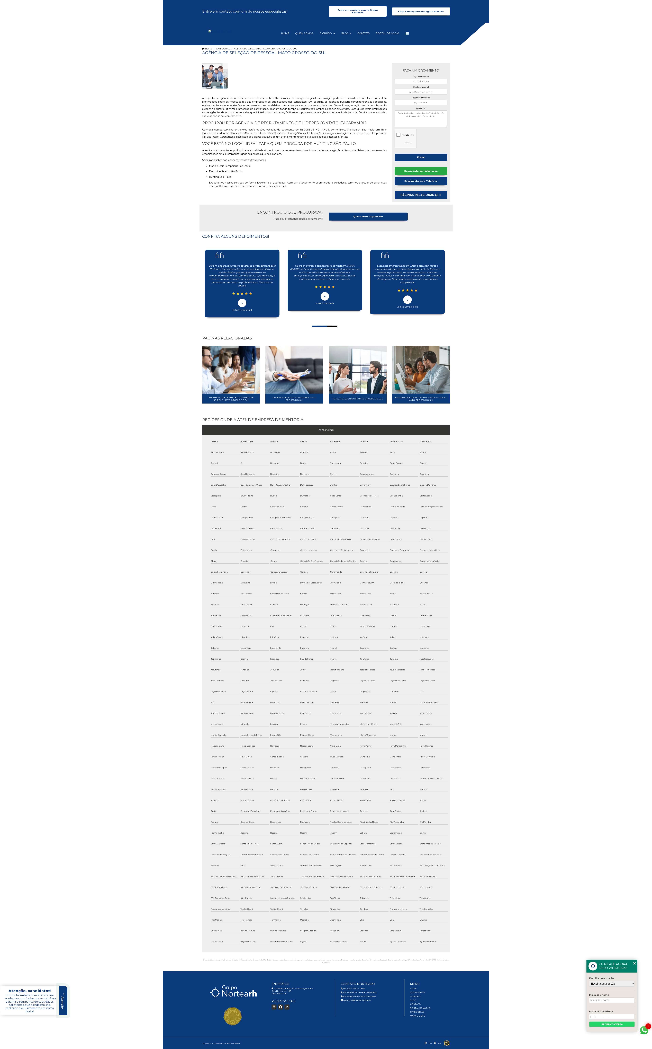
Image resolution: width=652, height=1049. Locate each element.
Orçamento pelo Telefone (421, 181)
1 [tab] (313, 322)
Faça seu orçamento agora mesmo (421, 11)
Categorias (223, 48)
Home (285, 33)
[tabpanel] (242, 280)
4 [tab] (328, 322)
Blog (345, 33)
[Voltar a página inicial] (221, 31)
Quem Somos (304, 33)
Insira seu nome (599, 995)
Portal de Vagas (388, 33)
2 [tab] (318, 322)
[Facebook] (280, 1007)
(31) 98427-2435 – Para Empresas (359, 996)
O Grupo (326, 33)
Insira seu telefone (601, 1011)
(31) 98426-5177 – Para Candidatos (360, 992)
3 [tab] (323, 322)
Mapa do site (417, 1016)
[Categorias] (407, 34)
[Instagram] (274, 1007)
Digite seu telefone (421, 97)
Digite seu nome (421, 76)
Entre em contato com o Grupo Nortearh (358, 11)
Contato (363, 33)
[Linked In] (286, 1007)
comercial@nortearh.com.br (357, 1000)
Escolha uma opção (601, 978)
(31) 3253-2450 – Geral (354, 988)
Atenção (62, 1002)
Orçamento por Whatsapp (421, 171)
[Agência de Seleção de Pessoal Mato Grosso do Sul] (215, 76)
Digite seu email (421, 87)
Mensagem (420, 108)
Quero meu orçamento (368, 216)
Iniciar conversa (612, 1024)
